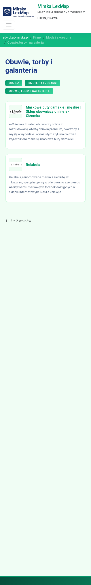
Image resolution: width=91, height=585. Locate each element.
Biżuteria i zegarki (42, 83)
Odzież (14, 83)
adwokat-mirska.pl (15, 37)
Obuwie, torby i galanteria (29, 91)
